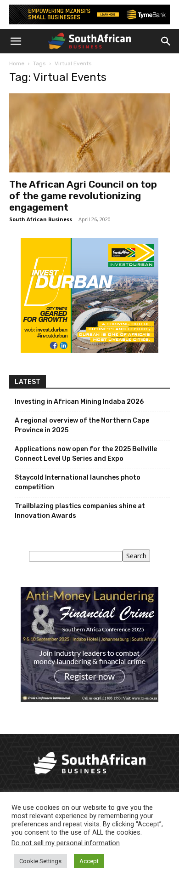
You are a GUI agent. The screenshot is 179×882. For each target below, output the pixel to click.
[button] (15, 41)
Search (136, 555)
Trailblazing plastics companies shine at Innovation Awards (80, 511)
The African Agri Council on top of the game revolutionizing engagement (83, 195)
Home (16, 63)
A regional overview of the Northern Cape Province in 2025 (82, 425)
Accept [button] (89, 861)
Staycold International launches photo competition (77, 482)
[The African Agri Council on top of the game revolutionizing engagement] (89, 132)
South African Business (40, 219)
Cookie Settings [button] (40, 861)
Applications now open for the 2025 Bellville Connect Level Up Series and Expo (86, 454)
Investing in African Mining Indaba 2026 (79, 402)
